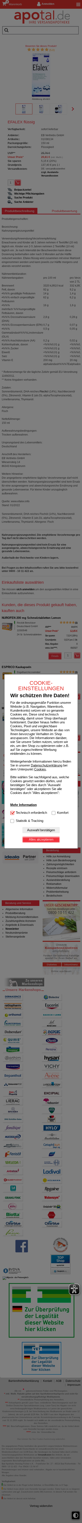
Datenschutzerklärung (46, 765)
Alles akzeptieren (41, 839)
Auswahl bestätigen (41, 830)
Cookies (40, 769)
